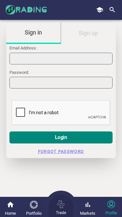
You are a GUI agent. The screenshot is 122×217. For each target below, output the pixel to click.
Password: (19, 72)
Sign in (33, 32)
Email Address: (23, 48)
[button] (112, 10)
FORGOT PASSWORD (61, 151)
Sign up (88, 33)
